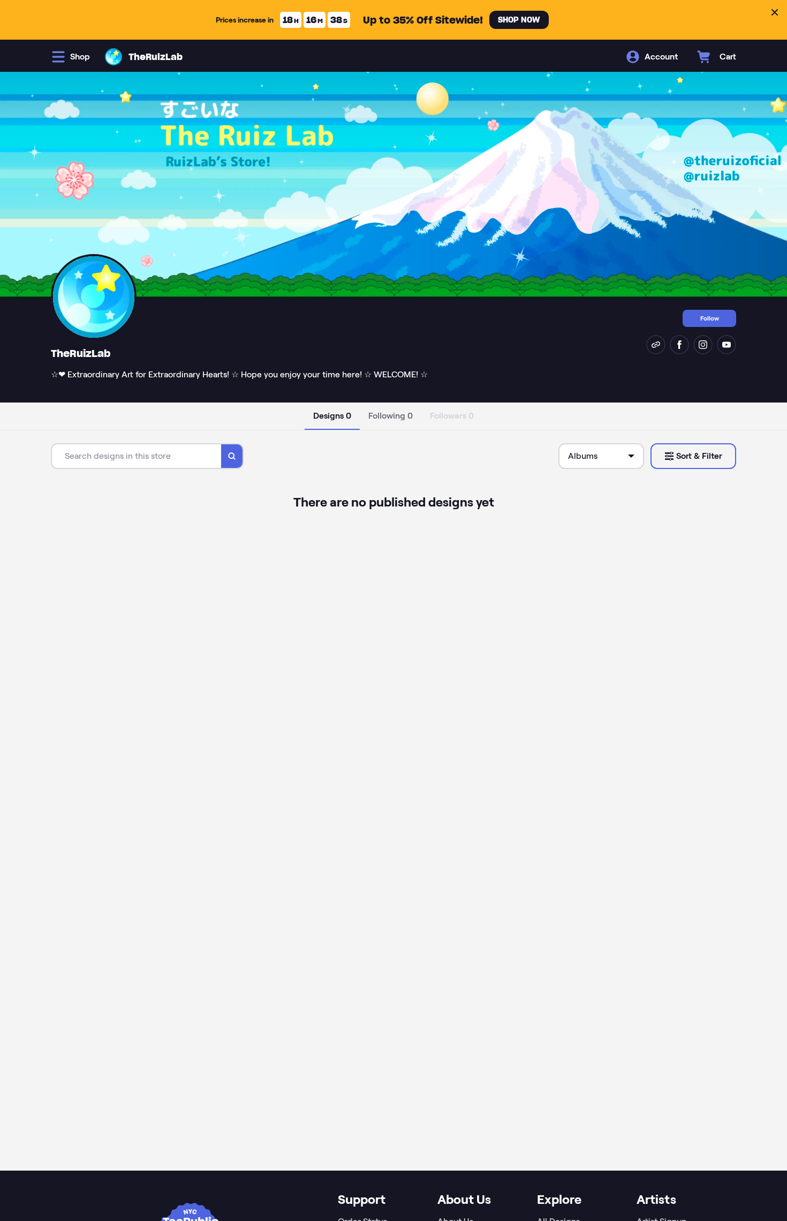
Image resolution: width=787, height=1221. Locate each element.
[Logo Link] (113, 56)
